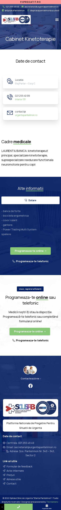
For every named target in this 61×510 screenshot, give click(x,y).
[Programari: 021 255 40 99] (18, 507)
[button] (57, 19)
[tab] (30, 200)
